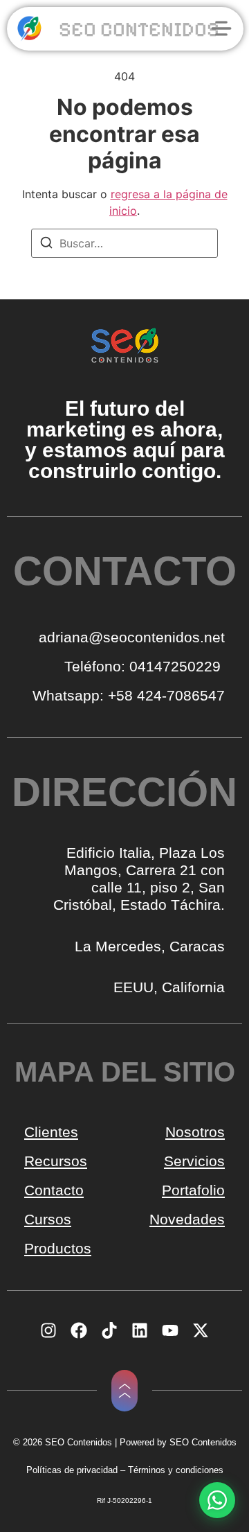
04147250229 (177, 666)
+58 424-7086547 (166, 695)
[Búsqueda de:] (124, 243)
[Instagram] (48, 1330)
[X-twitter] (200, 1330)
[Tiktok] (109, 1330)
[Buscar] (46, 244)
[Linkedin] (139, 1330)
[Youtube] (170, 1330)
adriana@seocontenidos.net (132, 637)
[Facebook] (79, 1330)
